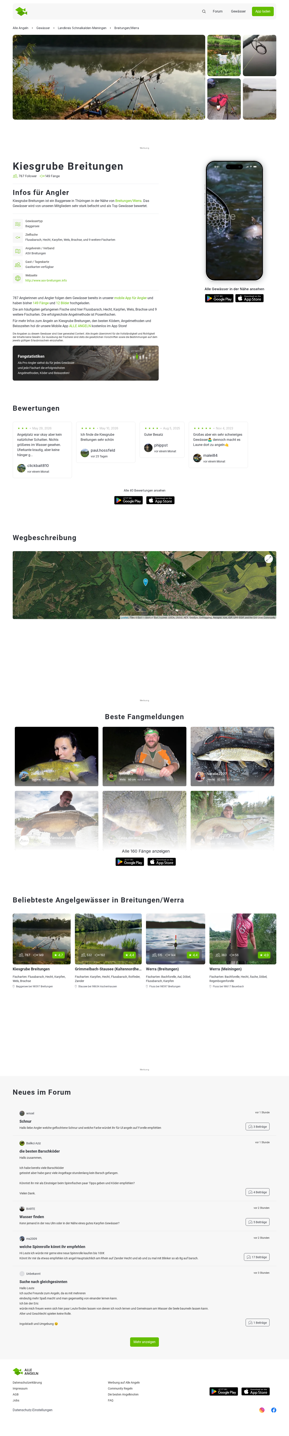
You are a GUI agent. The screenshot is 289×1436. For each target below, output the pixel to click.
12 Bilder (62, 303)
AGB (16, 1394)
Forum (218, 11)
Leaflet (124, 617)
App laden (262, 11)
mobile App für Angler (130, 298)
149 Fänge (41, 303)
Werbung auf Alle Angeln (124, 1382)
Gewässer (238, 11)
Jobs (16, 1400)
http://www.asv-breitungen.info (46, 280)
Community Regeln (120, 1388)
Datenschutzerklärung (27, 1382)
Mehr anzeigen (144, 1342)
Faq (110, 1400)
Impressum (20, 1388)
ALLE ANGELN (80, 326)
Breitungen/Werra (128, 201)
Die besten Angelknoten (123, 1394)
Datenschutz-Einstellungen (32, 1410)
